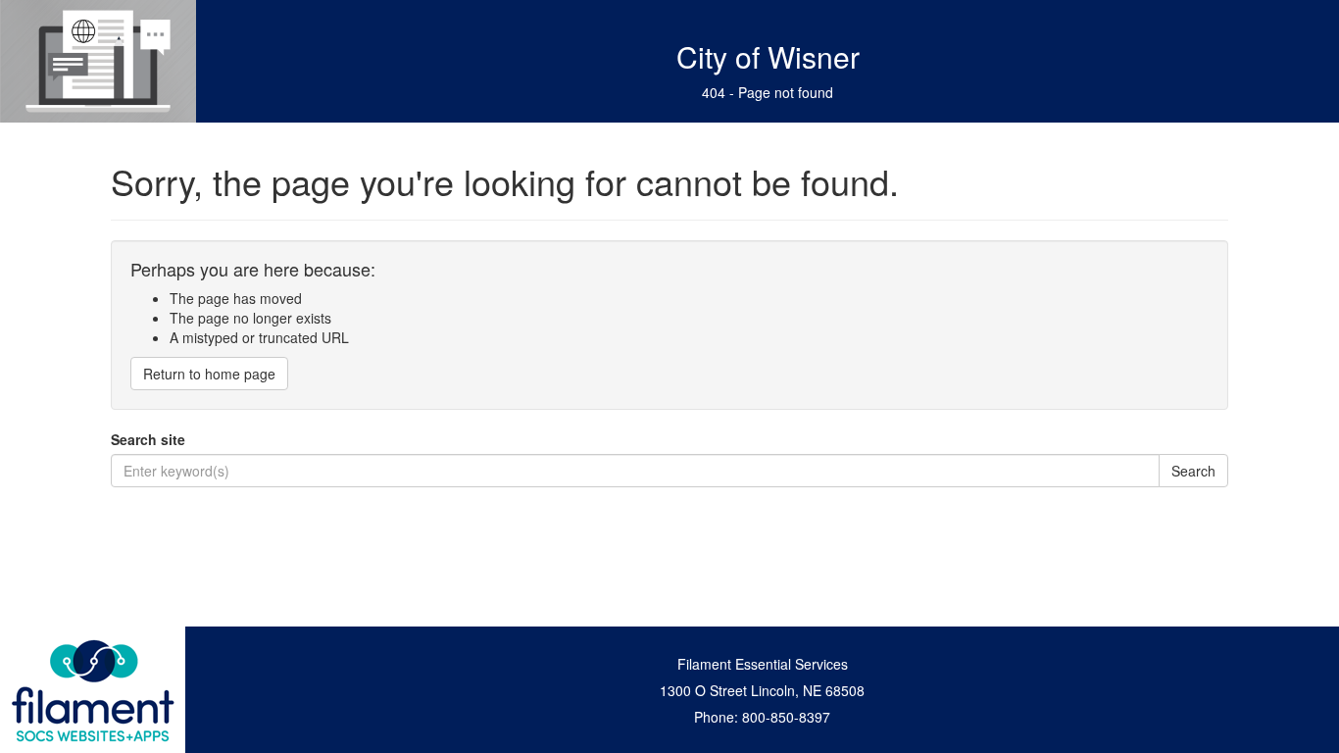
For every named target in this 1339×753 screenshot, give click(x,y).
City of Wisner (768, 56)
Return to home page (209, 373)
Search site (148, 439)
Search (1193, 470)
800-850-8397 (786, 717)
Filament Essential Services (762, 664)
